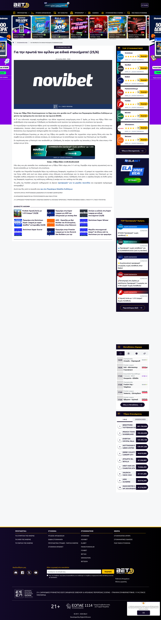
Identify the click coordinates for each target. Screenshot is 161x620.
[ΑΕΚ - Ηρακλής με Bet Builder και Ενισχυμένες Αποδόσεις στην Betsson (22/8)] (51, 223)
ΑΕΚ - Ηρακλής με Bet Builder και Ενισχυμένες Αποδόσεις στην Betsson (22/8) (66, 222)
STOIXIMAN (85, 536)
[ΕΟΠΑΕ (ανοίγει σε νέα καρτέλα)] (88, 606)
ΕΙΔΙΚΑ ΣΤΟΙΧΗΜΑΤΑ (55, 539)
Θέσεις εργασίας (121, 582)
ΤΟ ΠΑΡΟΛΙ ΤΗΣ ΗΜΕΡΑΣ (24, 543)
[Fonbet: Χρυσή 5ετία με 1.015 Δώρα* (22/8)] (17, 213)
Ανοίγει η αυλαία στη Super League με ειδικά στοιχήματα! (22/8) (99, 213)
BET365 (83, 554)
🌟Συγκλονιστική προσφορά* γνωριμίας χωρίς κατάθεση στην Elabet (130, 265)
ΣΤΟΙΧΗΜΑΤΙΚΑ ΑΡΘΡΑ (122, 536)
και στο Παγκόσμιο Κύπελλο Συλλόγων (57, 189)
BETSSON (84, 561)
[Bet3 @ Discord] (15, 572)
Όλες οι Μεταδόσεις (131, 405)
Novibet (128, 65)
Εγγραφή (108, 571)
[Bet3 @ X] (29, 572)
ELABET (83, 543)
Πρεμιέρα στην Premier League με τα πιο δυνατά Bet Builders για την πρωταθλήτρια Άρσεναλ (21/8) (66, 232)
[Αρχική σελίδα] (13, 42)
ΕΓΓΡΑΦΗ (145, 5)
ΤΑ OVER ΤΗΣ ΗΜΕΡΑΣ (23, 539)
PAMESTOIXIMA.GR (87, 547)
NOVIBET (84, 539)
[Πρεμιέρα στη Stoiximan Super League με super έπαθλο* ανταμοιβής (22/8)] (18, 223)
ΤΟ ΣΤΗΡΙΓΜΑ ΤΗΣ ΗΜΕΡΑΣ (24, 536)
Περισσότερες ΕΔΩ (131, 308)
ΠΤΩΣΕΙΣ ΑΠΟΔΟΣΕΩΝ (56, 536)
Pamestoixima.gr (131, 88)
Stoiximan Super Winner (98, 220)
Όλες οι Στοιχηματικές (131, 150)
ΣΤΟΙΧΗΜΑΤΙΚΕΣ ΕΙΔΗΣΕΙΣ (123, 539)
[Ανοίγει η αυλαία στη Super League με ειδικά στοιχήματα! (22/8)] (84, 213)
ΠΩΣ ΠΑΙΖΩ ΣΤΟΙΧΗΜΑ (122, 543)
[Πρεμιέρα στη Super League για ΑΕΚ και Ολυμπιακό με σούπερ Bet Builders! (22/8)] (51, 213)
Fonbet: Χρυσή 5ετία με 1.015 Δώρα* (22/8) (32, 212)
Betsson (128, 136)
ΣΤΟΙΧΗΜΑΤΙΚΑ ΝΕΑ (22, 42)
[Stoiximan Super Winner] (84, 223)
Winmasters (129, 124)
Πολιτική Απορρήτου (122, 579)
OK (143, 613)
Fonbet (128, 101)
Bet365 (128, 112)
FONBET (84, 550)
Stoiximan (129, 53)
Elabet (127, 77)
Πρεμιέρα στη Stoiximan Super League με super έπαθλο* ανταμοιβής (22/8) (34, 222)
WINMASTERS (86, 558)
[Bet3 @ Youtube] (36, 572)
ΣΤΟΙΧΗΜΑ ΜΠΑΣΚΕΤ (55, 547)
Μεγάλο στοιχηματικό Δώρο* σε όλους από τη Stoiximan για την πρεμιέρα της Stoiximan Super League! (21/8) (99, 232)
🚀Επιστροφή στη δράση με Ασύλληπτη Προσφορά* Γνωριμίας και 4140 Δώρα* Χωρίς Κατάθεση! (132, 283)
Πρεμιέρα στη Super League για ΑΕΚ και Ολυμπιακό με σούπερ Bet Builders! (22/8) (66, 213)
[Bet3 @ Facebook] (22, 572)
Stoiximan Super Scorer (32, 229)
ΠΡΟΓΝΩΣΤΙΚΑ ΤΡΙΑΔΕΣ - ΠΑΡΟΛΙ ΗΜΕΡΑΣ (63, 543)
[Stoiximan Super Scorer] (18, 232)
